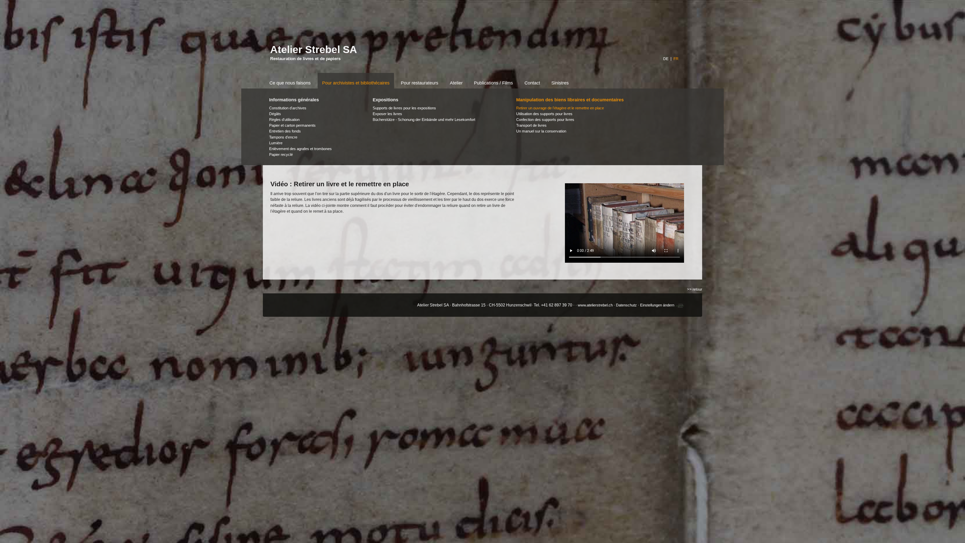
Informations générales (294, 99)
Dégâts (275, 114)
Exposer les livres (387, 114)
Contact (532, 82)
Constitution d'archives (287, 108)
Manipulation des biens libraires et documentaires (570, 99)
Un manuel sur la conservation (541, 131)
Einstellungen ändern (657, 305)
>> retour (694, 289)
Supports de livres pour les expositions (404, 108)
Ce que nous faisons (290, 82)
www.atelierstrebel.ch (595, 305)
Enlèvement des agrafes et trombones (300, 149)
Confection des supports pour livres (545, 119)
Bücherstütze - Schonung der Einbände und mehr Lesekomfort (424, 119)
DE (665, 59)
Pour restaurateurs (419, 82)
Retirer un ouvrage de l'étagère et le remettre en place (560, 108)
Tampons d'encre (283, 137)
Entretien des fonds (285, 131)
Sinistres (560, 82)
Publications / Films (493, 82)
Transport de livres (531, 125)
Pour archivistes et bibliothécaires (356, 82)
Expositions (385, 99)
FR (676, 59)
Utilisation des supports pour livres (544, 114)
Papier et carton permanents (292, 125)
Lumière (275, 143)
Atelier (456, 82)
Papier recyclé (281, 154)
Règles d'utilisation (284, 119)
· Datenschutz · (627, 305)
